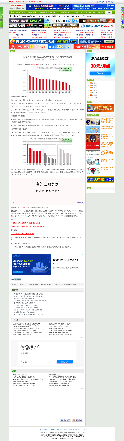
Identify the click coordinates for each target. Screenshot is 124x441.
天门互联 (58, 438)
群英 (61, 437)
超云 (49, 435)
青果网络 (76, 437)
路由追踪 (84, 12)
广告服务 (65, 429)
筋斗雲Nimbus (52, 437)
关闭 (1, 27)
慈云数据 (63, 438)
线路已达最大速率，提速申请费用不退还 (107, 153)
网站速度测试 (46, 429)
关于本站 (59, 429)
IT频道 (108, 12)
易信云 (58, 437)
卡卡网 (17, 7)
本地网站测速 (42, 12)
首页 (39, 429)
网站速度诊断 (54, 12)
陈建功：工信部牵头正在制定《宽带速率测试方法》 (29, 310)
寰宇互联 (81, 435)
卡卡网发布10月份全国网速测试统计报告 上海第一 (29, 294)
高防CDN (72, 438)
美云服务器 (64, 435)
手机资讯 (94, 97)
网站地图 (77, 429)
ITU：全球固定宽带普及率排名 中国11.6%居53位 (28, 314)
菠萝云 (73, 435)
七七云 (54, 438)
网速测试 (101, 12)
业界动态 (94, 90)
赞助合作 (71, 429)
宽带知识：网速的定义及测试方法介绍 (25, 305)
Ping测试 (76, 12)
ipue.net (68, 438)
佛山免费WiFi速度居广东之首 (107, 168)
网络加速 (94, 92)
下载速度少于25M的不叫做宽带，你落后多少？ (107, 136)
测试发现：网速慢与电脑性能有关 (24, 298)
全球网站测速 (31, 12)
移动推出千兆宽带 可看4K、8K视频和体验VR (107, 144)
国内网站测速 (20, 12)
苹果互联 (52, 435)
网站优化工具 (65, 12)
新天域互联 (58, 435)
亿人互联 (46, 437)
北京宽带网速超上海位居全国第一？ (24, 303)
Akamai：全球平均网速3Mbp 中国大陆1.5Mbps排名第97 (31, 296)
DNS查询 (92, 12)
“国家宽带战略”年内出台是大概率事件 (25, 312)
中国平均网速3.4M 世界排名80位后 (107, 127)
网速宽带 (94, 85)
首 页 (12, 12)
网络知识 (94, 88)
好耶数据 (81, 437)
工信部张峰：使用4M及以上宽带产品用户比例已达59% (30, 300)
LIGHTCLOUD (70, 437)
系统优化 (94, 95)
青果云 (69, 435)
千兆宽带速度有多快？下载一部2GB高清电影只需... (107, 120)
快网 (46, 435)
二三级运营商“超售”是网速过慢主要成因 (26, 307)
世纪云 (77, 435)
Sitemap (83, 429)
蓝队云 (64, 437)
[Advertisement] (47, 403)
